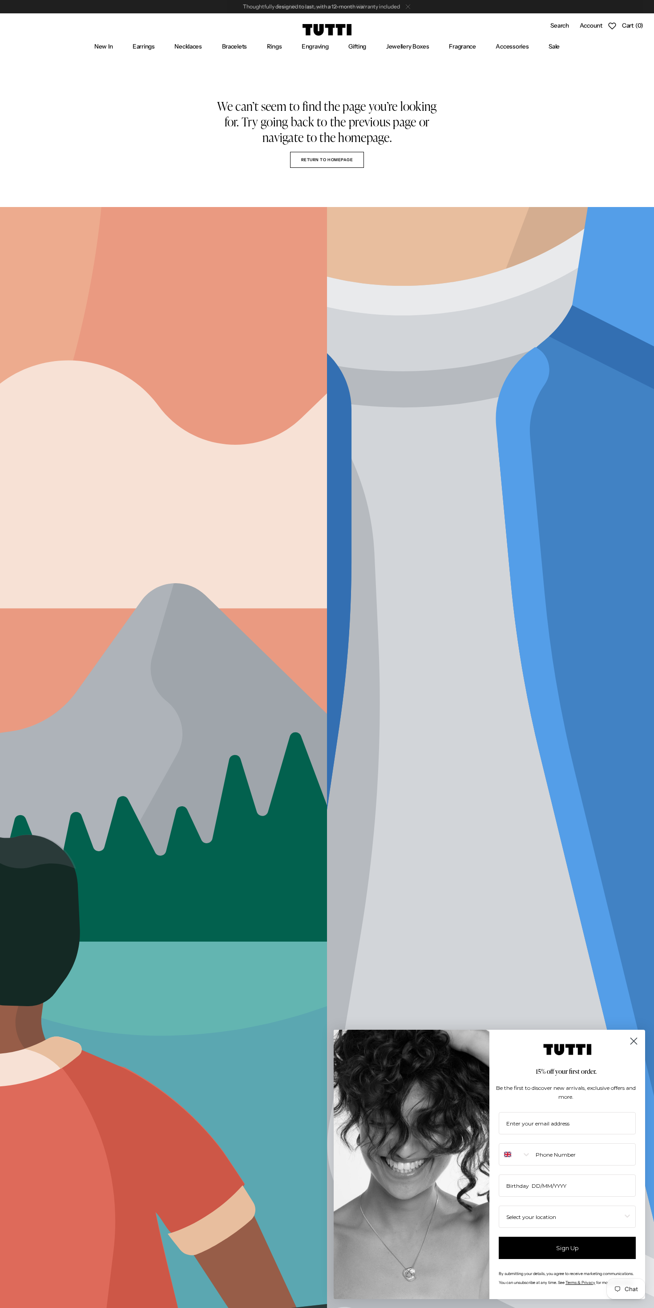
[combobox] (515, 1154)
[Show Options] (627, 1216)
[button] (559, 26)
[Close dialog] (634, 1041)
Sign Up (567, 1247)
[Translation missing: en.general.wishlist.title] (612, 25)
